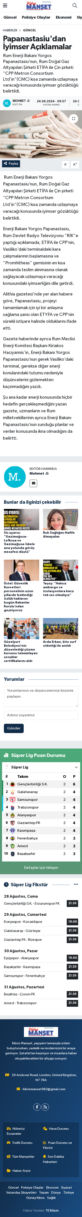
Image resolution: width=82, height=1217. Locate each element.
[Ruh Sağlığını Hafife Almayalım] (60, 519)
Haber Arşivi (22, 1170)
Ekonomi (64, 17)
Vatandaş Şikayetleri (21, 1192)
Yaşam (44, 1192)
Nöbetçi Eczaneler (16, 1131)
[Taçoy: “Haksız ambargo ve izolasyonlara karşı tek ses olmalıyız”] (60, 570)
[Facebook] (37, 1107)
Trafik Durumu (22, 1142)
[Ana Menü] (5, 6)
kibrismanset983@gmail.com (44, 1089)
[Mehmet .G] (15, 477)
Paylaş (13, 163)
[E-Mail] (33, 483)
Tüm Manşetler (23, 1156)
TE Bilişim (52, 1210)
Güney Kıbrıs (35, 1197)
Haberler (10, 30)
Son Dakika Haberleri (53, 1159)
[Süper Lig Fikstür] (76, 885)
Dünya (56, 1192)
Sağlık (51, 1197)
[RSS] (45, 1107)
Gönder (13, 728)
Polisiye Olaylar (36, 17)
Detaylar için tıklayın (41, 868)
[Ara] (74, 6)
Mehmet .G (39, 473)
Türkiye (68, 1192)
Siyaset (66, 1187)
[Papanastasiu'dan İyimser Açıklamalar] (41, 134)
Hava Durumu (59, 1128)
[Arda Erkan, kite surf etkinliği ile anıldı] (60, 628)
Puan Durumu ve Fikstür (57, 1145)
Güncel (9, 17)
